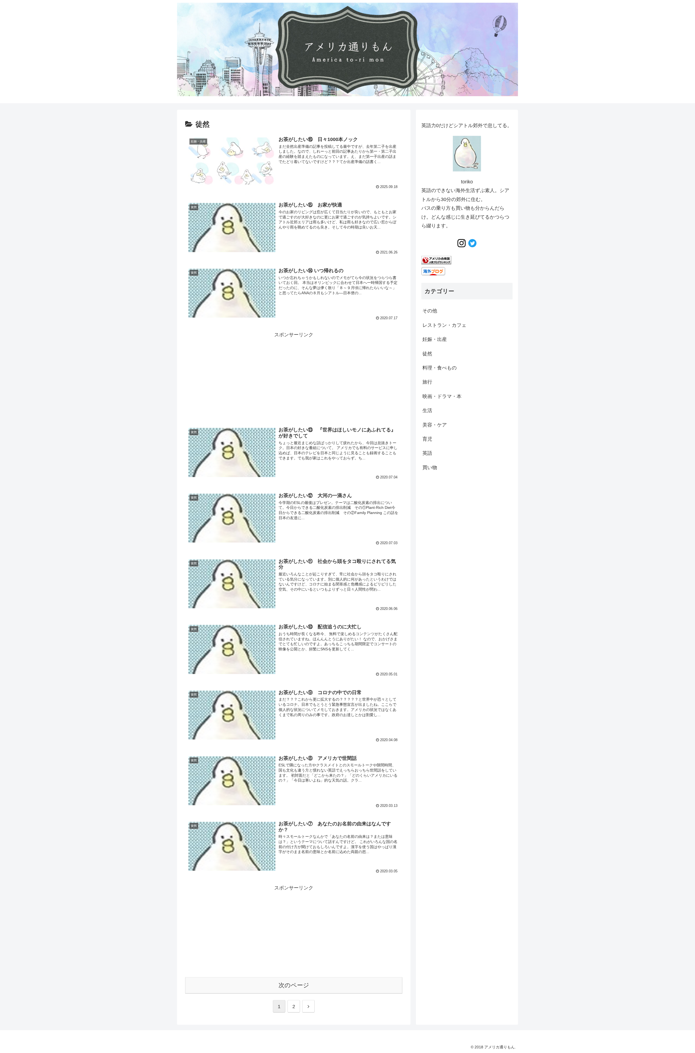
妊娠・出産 (434, 339)
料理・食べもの (439, 368)
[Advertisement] (293, 377)
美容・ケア (434, 425)
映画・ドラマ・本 (442, 396)
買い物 (429, 467)
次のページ (294, 985)
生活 (427, 410)
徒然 (427, 353)
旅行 (427, 382)
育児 (427, 439)
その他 (429, 311)
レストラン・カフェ (444, 325)
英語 (427, 453)
